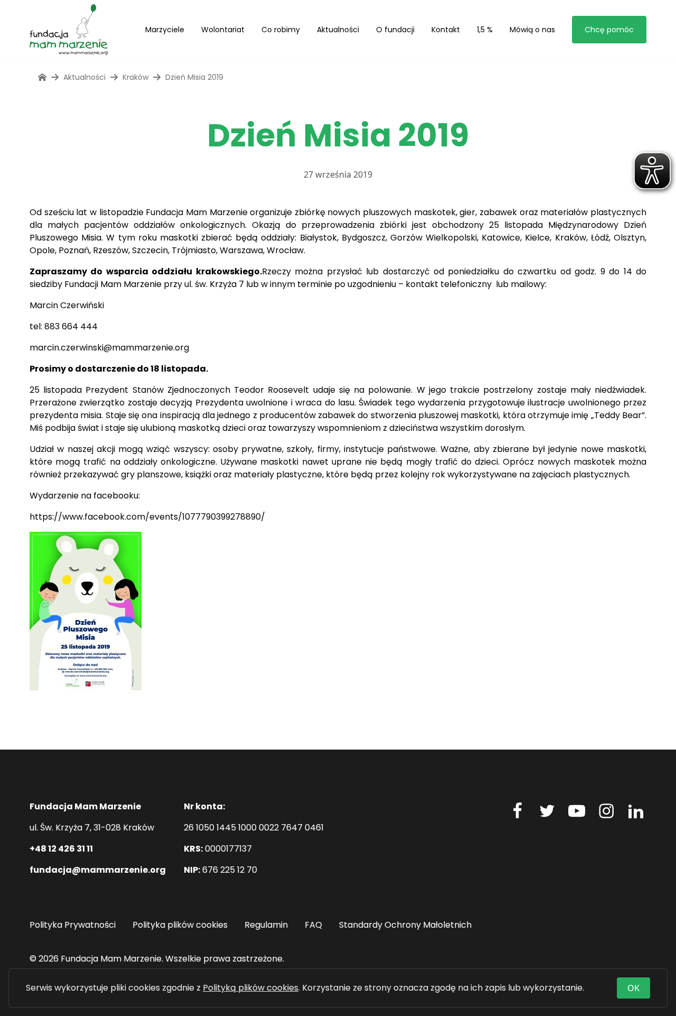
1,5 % (485, 29)
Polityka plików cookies (180, 925)
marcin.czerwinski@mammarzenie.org (109, 347)
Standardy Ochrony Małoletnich (405, 925)
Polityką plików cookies (250, 988)
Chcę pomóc (609, 29)
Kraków (135, 77)
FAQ (313, 925)
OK (633, 988)
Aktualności (338, 29)
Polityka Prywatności (73, 925)
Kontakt (445, 29)
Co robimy (280, 29)
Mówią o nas (532, 29)
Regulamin (266, 925)
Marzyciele (164, 29)
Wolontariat (223, 29)
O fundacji (395, 29)
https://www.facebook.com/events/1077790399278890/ (147, 517)
